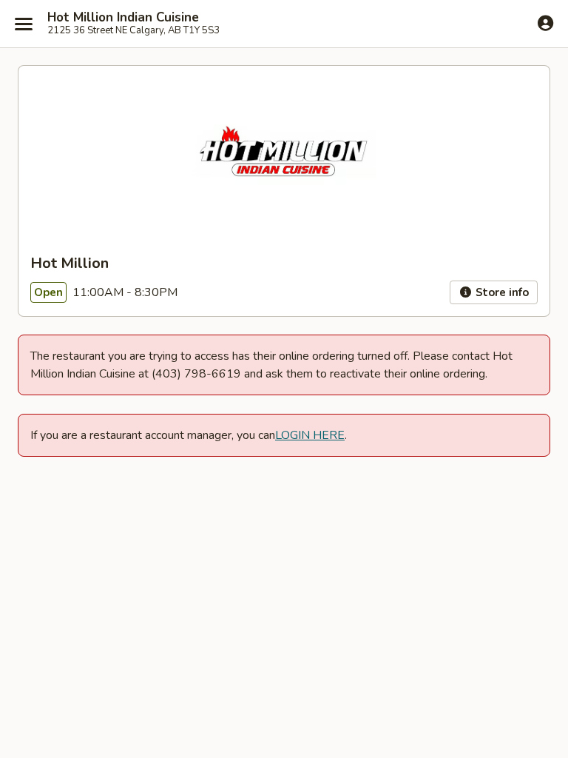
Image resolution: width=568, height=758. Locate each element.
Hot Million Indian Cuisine (123, 17)
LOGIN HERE (310, 435)
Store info (501, 292)
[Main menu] (23, 23)
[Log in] (545, 23)
